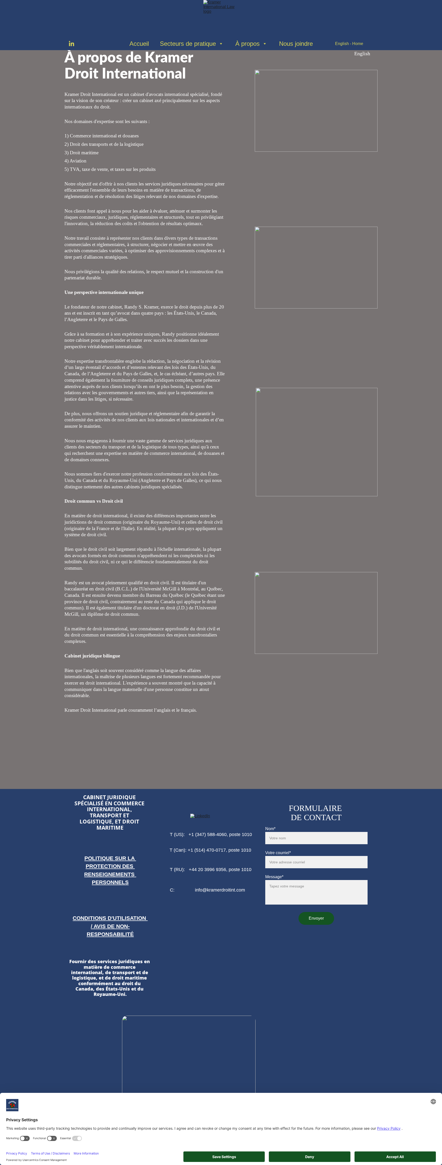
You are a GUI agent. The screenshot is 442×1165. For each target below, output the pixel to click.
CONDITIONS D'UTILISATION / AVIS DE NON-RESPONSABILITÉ (110, 926)
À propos (247, 43)
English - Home (349, 43)
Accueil (139, 43)
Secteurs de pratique (188, 43)
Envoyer (316, 918)
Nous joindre (296, 43)
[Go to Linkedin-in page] (71, 44)
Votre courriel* (278, 853)
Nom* (270, 829)
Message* (274, 877)
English (362, 53)
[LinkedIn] (210, 818)
